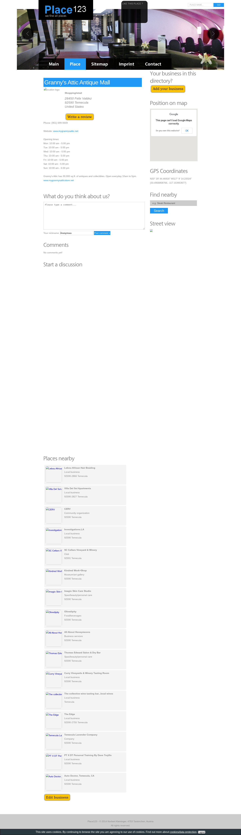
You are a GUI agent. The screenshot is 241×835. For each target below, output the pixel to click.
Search (159, 210)
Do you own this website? (168, 131)
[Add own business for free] (168, 86)
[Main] (53, 64)
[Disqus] (92, 315)
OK (186, 130)
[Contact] (153, 64)
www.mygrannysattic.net (65, 131)
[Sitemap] (99, 64)
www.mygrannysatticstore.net (58, 180)
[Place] (75, 64)
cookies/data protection (183, 832)
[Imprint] (126, 64)
